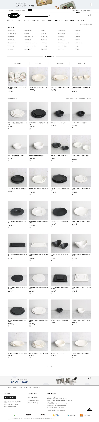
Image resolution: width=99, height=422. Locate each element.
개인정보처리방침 (27, 387)
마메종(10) (26, 33)
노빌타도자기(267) (28, 30)
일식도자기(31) (78, 36)
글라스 (38, 20)
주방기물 (66, 20)
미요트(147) (43, 33)
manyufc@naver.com (62, 403)
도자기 (24, 20)
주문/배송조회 (83, 10)
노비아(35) (43, 30)
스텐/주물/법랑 (57, 20)
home (81, 24)
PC (62, 20)
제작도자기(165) (61, 49)
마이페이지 (89, 10)
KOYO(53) (77, 46)
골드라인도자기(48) (11, 30)
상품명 (76, 98)
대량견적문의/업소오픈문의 (20, 10)
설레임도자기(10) (11, 36)
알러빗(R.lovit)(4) (44, 36)
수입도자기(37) (44, 49)
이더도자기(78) (61, 36)
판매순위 (83, 98)
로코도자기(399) (78, 30)
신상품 (19, 20)
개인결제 (82, 20)
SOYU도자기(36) (27, 49)
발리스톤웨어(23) (61, 33)
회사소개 (9, 387)
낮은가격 (67, 98)
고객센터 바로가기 (36, 387)
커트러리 (34, 20)
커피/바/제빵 (49, 20)
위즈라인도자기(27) (11, 39)
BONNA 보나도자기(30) (62, 46)
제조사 (80, 98)
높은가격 (71, 98)
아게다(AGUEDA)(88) (28, 36)
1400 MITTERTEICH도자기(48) (30, 46)
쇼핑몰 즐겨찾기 (10, 10)
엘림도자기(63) (44, 39)
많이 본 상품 (89, 98)
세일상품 (77, 20)
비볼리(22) (77, 33)
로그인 (73, 10)
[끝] (51, 366)
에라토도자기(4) (27, 39)
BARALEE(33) (44, 46)
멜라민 (29, 20)
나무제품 (43, 20)
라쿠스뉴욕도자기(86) (12, 33)
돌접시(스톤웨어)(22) (62, 30)
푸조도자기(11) (11, 46)
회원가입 (77, 10)
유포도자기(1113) (61, 39)
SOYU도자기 (89, 24)
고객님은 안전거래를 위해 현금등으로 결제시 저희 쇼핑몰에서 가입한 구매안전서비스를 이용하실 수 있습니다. (33, 418)
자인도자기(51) (78, 39)
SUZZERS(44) (10, 49)
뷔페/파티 (72, 20)
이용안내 (20, 387)
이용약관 (15, 387)
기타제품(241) (77, 49)
